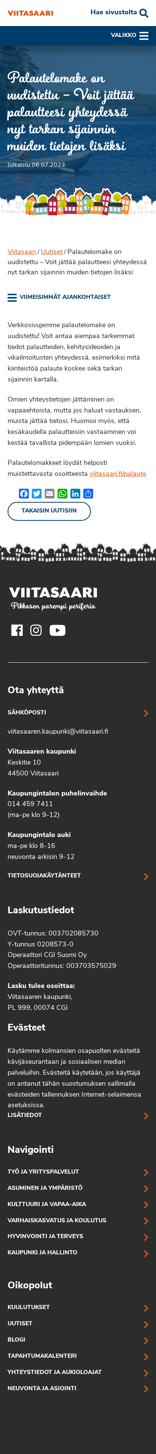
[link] (59, 297)
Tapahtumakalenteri (42, 1356)
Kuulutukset (29, 1308)
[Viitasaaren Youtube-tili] (57, 630)
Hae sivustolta (113, 12)
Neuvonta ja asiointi (42, 1389)
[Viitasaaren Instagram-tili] (36, 630)
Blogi (16, 1340)
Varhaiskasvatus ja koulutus (57, 1221)
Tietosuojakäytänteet (44, 876)
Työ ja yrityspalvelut (43, 1172)
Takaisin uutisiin (49, 511)
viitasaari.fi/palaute (118, 474)
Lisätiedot (25, 1116)
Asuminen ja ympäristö (45, 1188)
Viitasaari (22, 252)
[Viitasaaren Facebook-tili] (17, 630)
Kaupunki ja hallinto (42, 1253)
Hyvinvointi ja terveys (45, 1237)
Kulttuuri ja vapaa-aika (47, 1205)
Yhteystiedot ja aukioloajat (55, 1373)
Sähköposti (27, 713)
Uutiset (51, 252)
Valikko (123, 35)
